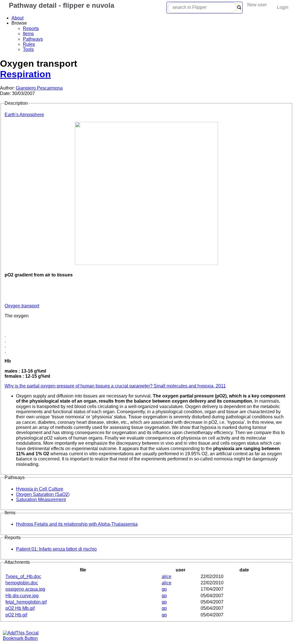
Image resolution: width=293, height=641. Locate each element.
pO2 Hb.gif (16, 614)
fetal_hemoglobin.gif (26, 602)
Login (282, 7)
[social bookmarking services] (24, 638)
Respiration (25, 74)
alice (166, 576)
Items (28, 33)
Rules (29, 44)
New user (257, 4)
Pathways (33, 39)
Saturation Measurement (41, 499)
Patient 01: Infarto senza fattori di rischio (56, 549)
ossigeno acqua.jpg (25, 589)
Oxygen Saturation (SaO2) (43, 494)
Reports (31, 28)
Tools (28, 49)
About (17, 17)
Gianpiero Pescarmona (39, 88)
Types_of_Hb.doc (23, 576)
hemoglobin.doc (21, 582)
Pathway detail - (60, 5)
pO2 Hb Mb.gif (20, 608)
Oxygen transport (22, 305)
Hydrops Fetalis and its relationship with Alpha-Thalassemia (77, 524)
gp (164, 589)
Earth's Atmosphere (24, 114)
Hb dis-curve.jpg (22, 595)
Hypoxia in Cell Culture (39, 488)
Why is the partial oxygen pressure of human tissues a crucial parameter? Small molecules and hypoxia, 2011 (115, 385)
